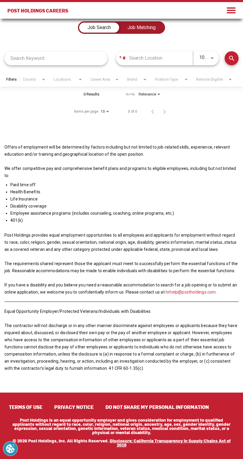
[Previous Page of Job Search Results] (153, 111)
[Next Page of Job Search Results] (164, 111)
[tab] (99, 28)
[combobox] (55, 58)
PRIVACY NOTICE (74, 406)
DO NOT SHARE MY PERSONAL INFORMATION (157, 406)
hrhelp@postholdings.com (191, 292)
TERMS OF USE (25, 406)
